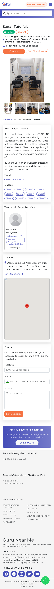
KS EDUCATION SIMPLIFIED (39, 505)
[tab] (17, 98)
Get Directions (36, 51)
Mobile (7, 376)
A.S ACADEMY (9, 522)
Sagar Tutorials (33, 512)
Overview (7, 120)
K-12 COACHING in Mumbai (14, 459)
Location (27, 120)
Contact (13, 51)
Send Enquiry (13, 414)
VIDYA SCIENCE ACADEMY (38, 516)
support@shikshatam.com (31, 562)
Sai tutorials (32, 509)
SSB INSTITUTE (9, 511)
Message (8, 388)
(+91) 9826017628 (10, 562)
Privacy (23, 586)
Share (21, 32)
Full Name (9, 365)
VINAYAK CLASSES (35, 519)
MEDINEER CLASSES (11, 518)
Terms (31, 586)
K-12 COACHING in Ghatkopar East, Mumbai (13, 482)
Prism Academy (9, 515)
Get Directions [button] (12, 274)
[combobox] (9, 381)
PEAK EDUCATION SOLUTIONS (11, 506)
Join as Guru (27, 442)
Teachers (17, 120)
